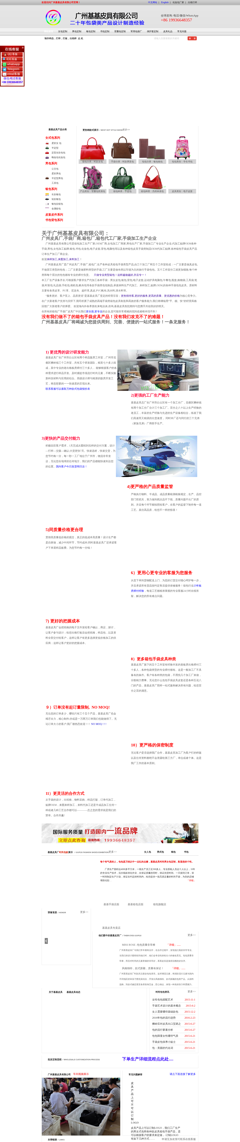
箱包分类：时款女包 (92, 161)
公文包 (55, 168)
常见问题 (181, 31)
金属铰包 (56, 208)
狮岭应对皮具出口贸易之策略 (166, 1024)
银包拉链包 (57, 204)
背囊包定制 (120, 31)
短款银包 (56, 199)
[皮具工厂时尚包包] (92, 150)
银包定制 (90, 31)
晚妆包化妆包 (58, 157)
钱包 (173, 852)
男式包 (160, 852)
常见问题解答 (135, 1118)
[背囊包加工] (92, 180)
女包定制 (62, 31)
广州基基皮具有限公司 (59, 1118)
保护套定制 (152, 31)
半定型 (55, 148)
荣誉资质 (52, 912)
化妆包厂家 (178, 2)
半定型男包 (57, 178)
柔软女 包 (56, 143)
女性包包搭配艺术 (162, 999)
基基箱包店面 (135, 904)
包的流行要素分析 (162, 1029)
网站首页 (48, 31)
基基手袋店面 (111, 904)
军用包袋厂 (136, 31)
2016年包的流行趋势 (164, 1017)
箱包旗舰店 (159, 904)
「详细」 (191, 880)
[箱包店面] (111, 917)
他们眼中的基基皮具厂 (110, 935)
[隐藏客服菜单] (12, 49)
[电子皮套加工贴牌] (182, 180)
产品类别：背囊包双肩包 (92, 191)
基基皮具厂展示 (60, 852)
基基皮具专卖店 (111, 927)
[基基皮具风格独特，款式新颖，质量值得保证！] (107, 976)
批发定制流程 (55, 1059)
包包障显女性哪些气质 (165, 1035)
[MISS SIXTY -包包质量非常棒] (107, 953)
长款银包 (56, 194)
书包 (186, 852)
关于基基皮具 (56, 992)
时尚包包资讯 (162, 992)
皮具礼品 (167, 31)
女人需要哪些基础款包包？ (165, 1012)
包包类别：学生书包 (182, 161)
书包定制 (104, 31)
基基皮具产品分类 (57, 129)
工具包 (55, 183)
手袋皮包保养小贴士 (164, 1041)
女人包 (147, 852)
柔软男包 (56, 173)
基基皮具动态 (73, 992)
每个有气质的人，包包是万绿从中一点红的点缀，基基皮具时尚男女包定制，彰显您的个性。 (147, 861)
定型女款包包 (58, 152)
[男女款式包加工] (139, 190)
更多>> (126, 129)
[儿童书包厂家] (182, 150)
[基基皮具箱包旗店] (160, 894)
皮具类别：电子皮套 (182, 191)
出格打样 (192, 2)
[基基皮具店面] (111, 894)
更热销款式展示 (91, 130)
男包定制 (76, 31)
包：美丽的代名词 (162, 1048)
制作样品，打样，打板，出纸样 (61, 38)
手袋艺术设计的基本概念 (166, 1005)
